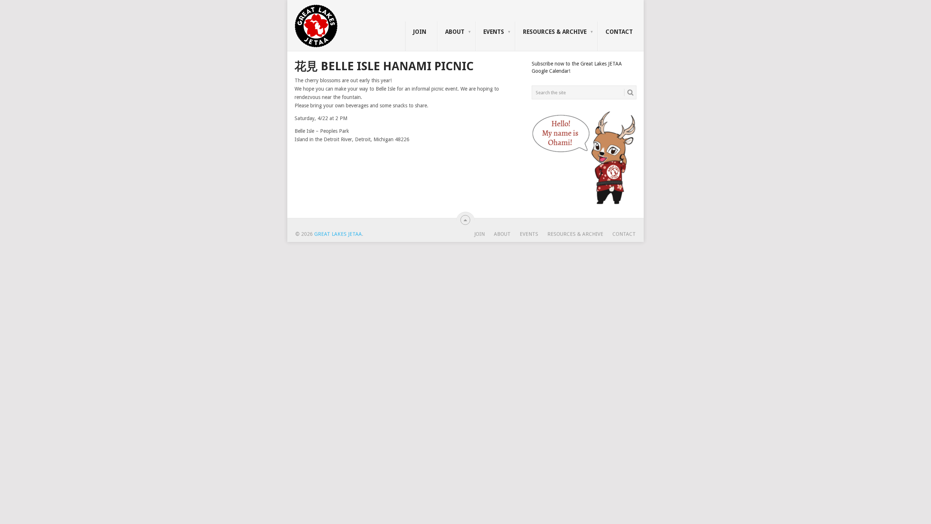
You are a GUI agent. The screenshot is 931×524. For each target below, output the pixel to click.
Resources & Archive (555, 31)
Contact (619, 31)
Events (493, 31)
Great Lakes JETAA (338, 234)
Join (419, 31)
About (454, 31)
